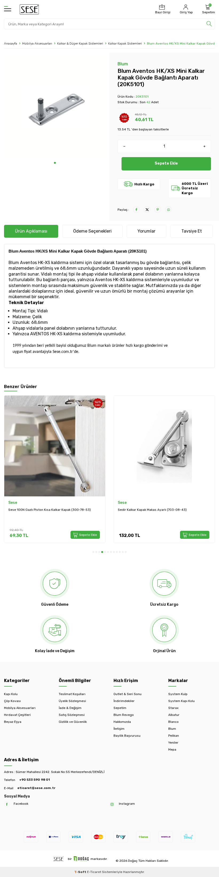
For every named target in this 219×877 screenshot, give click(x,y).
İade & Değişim (70, 708)
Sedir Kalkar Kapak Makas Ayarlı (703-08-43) (152, 510)
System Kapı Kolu (181, 701)
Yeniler (173, 742)
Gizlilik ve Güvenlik (73, 722)
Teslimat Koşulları (72, 694)
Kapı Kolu (11, 694)
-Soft (80, 872)
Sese (12, 502)
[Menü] (7, 9)
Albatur (173, 715)
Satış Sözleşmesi (72, 715)
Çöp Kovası (12, 701)
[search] (209, 24)
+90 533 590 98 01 (34, 780)
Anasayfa (10, 43)
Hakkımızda (122, 722)
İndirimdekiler (124, 701)
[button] (55, 163)
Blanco (173, 722)
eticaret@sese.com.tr (36, 788)
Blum (123, 63)
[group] (54, 107)
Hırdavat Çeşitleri (17, 715)
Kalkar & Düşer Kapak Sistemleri (80, 43)
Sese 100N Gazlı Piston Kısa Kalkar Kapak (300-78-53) (49, 510)
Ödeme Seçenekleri (92, 231)
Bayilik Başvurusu (127, 736)
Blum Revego (124, 715)
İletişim (119, 729)
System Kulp (177, 694)
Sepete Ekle (166, 163)
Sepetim (120, 708)
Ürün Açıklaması (31, 231)
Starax (173, 708)
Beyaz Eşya (12, 722)
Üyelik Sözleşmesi (72, 701)
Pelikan (173, 736)
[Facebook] (7, 804)
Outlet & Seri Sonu (128, 694)
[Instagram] (112, 804)
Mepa (172, 749)
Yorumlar (146, 231)
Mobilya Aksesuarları (37, 43)
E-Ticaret (94, 872)
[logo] (29, 9)
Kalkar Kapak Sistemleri (125, 43)
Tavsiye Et (191, 231)
